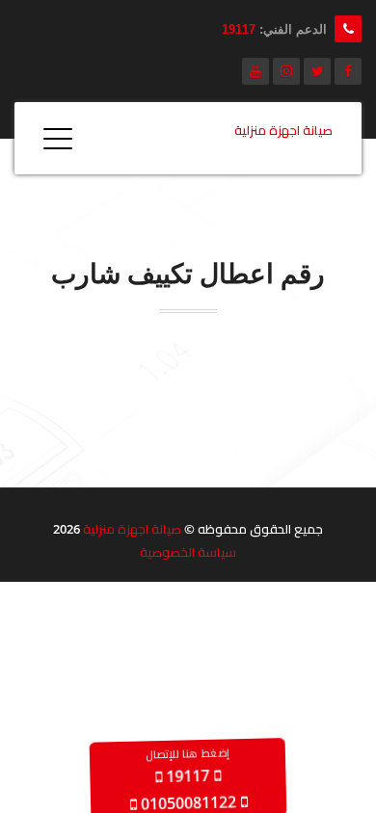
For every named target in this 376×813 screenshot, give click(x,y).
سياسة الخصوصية (188, 552)
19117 (238, 29)
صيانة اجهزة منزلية (132, 529)
